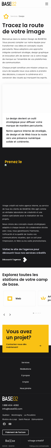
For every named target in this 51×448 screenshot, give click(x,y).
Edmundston (37, 419)
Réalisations (25, 369)
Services (25, 362)
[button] (10, 315)
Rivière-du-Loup (9, 419)
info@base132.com (12, 408)
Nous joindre (25, 388)
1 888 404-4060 (10, 405)
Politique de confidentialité (39, 446)
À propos (25, 375)
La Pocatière (30, 415)
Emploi (25, 382)
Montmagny (17, 415)
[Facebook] (4, 424)
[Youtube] (10, 424)
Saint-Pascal (24, 419)
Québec (6, 415)
